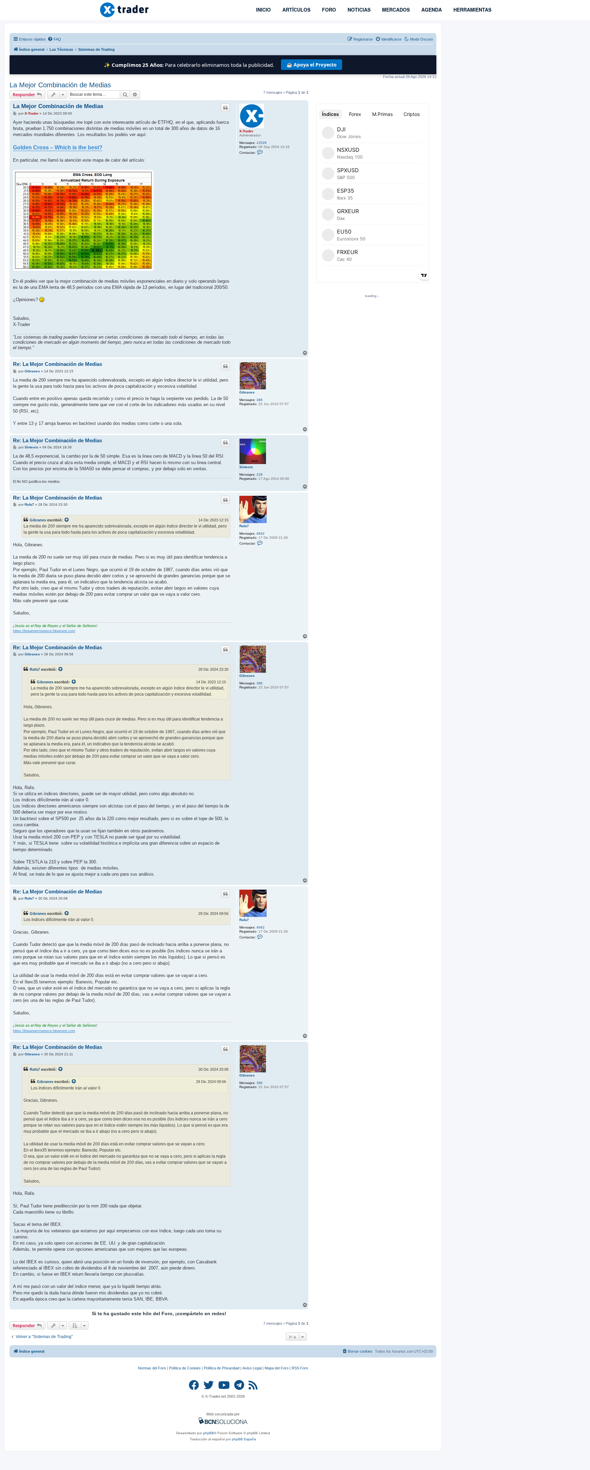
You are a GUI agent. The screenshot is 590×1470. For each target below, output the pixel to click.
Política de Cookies (185, 1368)
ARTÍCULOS (295, 9)
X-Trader (246, 131)
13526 (261, 143)
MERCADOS (395, 9)
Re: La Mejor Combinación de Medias (57, 364)
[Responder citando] (225, 108)
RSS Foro (300, 1368)
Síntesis (246, 467)
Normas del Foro (152, 1368)
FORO (328, 9)
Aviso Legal (252, 1368)
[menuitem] (54, 39)
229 (259, 474)
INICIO (263, 9)
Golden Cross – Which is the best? (57, 147)
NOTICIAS (358, 9)
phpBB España (244, 1439)
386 (259, 400)
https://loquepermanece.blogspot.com (44, 631)
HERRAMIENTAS (471, 9)
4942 (260, 533)
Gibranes (247, 392)
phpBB (208, 1433)
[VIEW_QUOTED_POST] (67, 520)
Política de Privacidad (221, 1368)
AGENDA (431, 9)
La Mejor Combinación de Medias (60, 85)
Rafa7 (244, 526)
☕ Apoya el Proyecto (311, 64)
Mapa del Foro (277, 1368)
